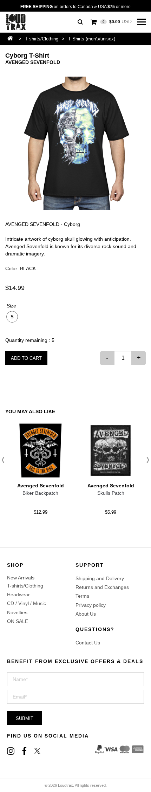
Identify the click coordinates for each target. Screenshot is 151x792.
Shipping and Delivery (100, 578)
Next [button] (145, 459)
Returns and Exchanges (102, 587)
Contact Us (88, 642)
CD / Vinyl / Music (26, 603)
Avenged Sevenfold (32, 62)
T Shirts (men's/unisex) (91, 38)
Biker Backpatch (40, 493)
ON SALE (17, 621)
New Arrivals (20, 577)
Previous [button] (5, 459)
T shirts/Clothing (41, 38)
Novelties (17, 612)
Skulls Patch (110, 493)
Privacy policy (91, 605)
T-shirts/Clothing (25, 586)
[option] (75, 143)
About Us (86, 614)
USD (117, 21)
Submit (24, 718)
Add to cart (26, 358)
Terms (82, 596)
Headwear (18, 594)
